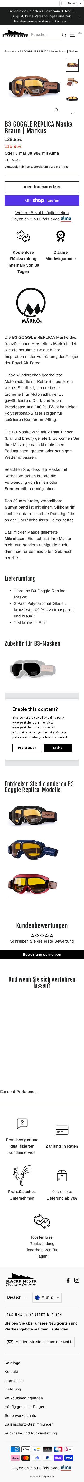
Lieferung (13, 1389)
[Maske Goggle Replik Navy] (33, 864)
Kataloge (12, 1363)
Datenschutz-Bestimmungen (29, 1424)
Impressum (14, 1380)
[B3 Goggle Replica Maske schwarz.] (33, 830)
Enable (57, 747)
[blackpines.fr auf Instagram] (76, 1280)
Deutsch (14, 1297)
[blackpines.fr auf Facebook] (68, 1280)
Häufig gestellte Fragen (25, 1407)
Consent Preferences (19, 1091)
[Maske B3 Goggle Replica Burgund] (33, 898)
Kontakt (11, 1372)
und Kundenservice (22, 1146)
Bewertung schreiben (42, 954)
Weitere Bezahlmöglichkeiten (42, 213)
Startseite (10, 51)
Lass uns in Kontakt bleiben (33, 1315)
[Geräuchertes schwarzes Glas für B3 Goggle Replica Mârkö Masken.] (33, 683)
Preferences (27, 747)
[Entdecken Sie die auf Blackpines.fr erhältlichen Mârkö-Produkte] (31, 325)
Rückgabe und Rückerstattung (31, 1433)
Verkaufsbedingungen (24, 1398)
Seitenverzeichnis (20, 1416)
